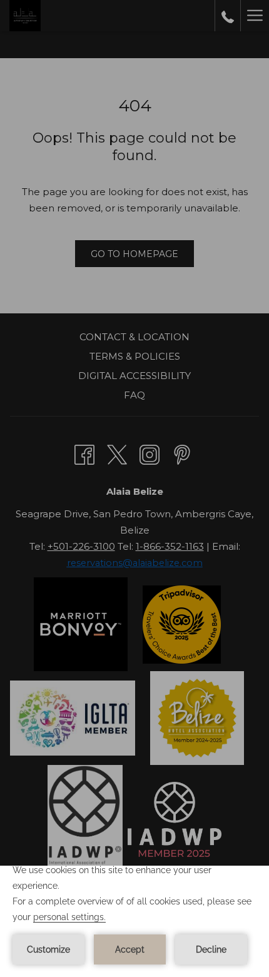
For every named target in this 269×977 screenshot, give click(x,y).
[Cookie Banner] (134, 921)
